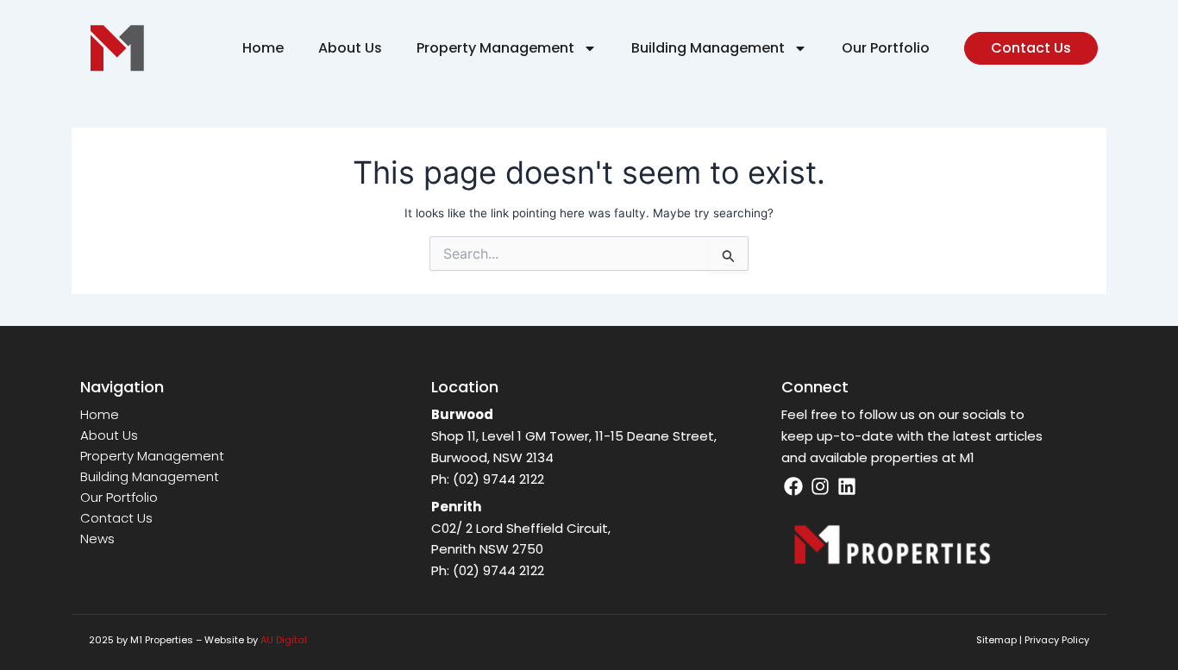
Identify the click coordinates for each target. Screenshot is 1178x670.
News (97, 538)
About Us (350, 48)
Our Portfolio (886, 48)
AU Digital (283, 640)
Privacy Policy (1056, 640)
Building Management (708, 48)
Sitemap (996, 640)
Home (263, 48)
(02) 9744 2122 (498, 479)
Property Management (495, 48)
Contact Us (116, 518)
